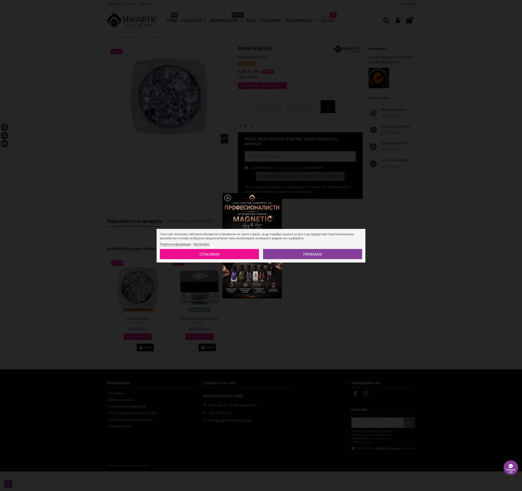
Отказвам (209, 254)
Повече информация (175, 244)
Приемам (312, 254)
